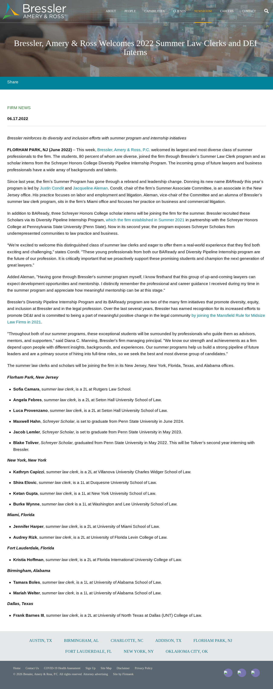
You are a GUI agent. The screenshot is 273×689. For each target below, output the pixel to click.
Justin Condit (52, 188)
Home (16, 668)
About (111, 11)
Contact (249, 11)
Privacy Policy (143, 668)
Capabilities (154, 11)
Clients (179, 11)
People (130, 11)
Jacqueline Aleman (90, 188)
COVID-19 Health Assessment (62, 668)
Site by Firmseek (123, 674)
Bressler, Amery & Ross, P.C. (123, 150)
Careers (227, 11)
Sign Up (91, 668)
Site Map (106, 668)
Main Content (121, 5)
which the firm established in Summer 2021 (145, 220)
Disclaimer (123, 668)
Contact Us (32, 668)
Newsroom (203, 11)
